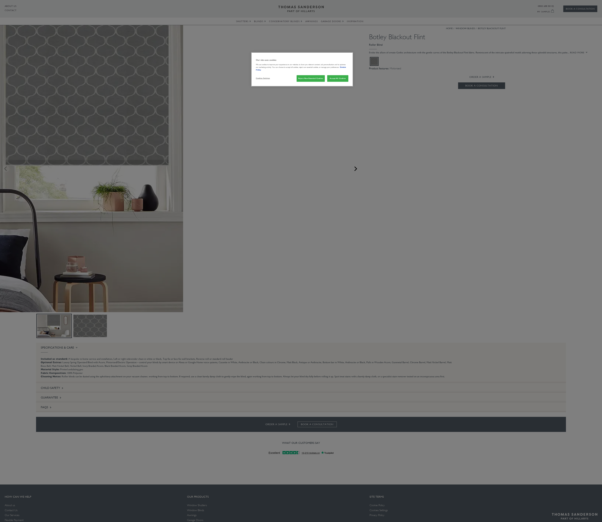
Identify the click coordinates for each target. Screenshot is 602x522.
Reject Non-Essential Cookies (310, 78)
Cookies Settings (263, 78)
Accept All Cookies (338, 78)
